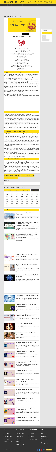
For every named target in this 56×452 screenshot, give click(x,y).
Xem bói (43, 442)
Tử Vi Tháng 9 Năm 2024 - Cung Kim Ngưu (26, 304)
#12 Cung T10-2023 (24, 1)
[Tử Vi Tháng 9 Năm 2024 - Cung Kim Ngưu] (9, 307)
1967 (22, 194)
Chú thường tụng (20, 444)
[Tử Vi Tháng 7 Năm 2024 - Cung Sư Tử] (9, 382)
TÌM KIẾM (47, 33)
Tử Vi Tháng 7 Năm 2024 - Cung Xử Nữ (25, 370)
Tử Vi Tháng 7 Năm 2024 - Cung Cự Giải (25, 389)
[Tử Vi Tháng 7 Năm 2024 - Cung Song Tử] (9, 401)
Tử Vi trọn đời (35, 190)
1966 (17, 194)
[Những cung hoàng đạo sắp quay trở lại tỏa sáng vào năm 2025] (9, 278)
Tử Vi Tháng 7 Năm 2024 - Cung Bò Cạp (25, 351)
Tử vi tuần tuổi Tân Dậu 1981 (28, 175)
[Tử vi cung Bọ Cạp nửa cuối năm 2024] (9, 326)
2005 (37, 203)
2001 (17, 203)
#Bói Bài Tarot (33, 1)
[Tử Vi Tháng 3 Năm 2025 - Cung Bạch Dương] (9, 257)
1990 (32, 199)
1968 (27, 194)
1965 (12, 194)
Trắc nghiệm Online (33, 439)
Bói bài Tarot (44, 436)
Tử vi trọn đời (20, 436)
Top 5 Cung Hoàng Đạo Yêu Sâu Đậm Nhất (26, 332)
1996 (27, 201)
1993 (12, 201)
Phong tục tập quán (9, 441)
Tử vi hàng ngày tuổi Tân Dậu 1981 (12, 175)
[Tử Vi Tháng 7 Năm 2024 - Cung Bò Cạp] (9, 354)
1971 (7, 196)
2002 (22, 203)
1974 (22, 196)
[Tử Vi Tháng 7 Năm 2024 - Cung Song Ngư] (9, 345)
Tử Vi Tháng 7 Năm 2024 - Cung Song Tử (25, 398)
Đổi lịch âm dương (8, 436)
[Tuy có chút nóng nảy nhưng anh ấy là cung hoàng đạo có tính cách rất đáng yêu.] (9, 317)
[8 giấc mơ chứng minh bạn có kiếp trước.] (9, 216)
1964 (7, 194)
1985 (7, 199)
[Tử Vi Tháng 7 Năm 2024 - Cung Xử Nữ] (9, 373)
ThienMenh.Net (15, 449)
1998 (37, 201)
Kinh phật (19, 441)
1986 (12, 199)
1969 (32, 194)
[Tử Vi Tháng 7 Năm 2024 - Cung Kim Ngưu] (9, 411)
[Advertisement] (28, 9)
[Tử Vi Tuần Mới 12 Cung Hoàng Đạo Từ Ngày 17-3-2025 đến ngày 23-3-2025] (9, 225)
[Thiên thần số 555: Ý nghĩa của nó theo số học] (9, 298)
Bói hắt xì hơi (44, 443)
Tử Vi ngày (9, 190)
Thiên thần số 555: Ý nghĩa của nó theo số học (27, 295)
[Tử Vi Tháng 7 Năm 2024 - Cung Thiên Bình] (9, 364)
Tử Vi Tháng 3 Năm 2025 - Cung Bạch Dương (26, 254)
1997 (32, 201)
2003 (27, 203)
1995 (22, 201)
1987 (17, 199)
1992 (7, 201)
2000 (12, 203)
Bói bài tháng (44, 433)
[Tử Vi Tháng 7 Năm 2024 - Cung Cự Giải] (9, 392)
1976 (32, 196)
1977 (37, 196)
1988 (22, 199)
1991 (37, 199)
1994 (17, 201)
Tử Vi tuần (18, 190)
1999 (7, 203)
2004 (32, 203)
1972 (12, 196)
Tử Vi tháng (26, 190)
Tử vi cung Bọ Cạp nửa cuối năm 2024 (25, 323)
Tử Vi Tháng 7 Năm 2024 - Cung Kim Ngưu (26, 407)
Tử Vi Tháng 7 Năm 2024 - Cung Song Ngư (26, 342)
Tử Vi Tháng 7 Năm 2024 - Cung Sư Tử (25, 379)
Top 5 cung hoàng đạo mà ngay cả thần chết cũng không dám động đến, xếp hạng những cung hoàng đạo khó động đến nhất (26, 234)
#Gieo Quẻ (44, 35)
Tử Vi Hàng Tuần (20, 433)
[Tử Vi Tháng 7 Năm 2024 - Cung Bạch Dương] (9, 420)
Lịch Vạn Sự (7, 433)
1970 (37, 194)
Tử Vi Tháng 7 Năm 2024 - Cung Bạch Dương (26, 417)
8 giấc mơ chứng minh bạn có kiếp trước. (25, 212)
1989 (27, 199)
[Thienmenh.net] (11, 1)
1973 (17, 196)
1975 (27, 196)
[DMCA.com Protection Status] (49, 449)
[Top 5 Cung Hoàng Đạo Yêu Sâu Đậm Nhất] (9, 335)
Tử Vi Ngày (32, 433)
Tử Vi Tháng (32, 436)
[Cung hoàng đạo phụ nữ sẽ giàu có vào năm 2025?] (9, 267)
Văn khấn (7, 439)
